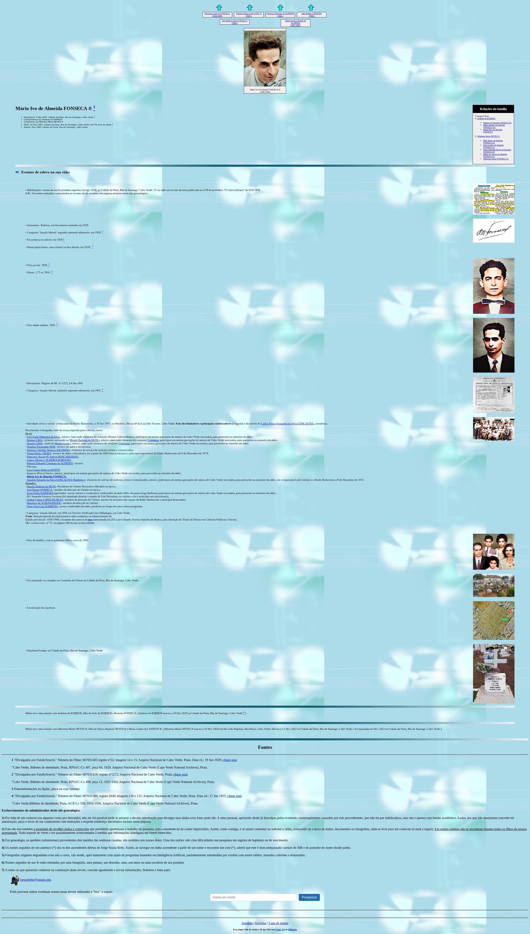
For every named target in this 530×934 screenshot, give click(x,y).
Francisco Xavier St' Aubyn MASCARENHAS (52, 456)
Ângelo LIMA (35, 443)
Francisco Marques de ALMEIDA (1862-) (280, 14)
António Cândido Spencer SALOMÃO (48, 450)
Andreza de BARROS (486, 118)
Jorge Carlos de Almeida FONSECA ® (493, 146)
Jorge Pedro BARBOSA (40, 493)
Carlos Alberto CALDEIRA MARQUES (49, 460)
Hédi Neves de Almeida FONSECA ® (493, 141)
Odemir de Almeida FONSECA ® (497, 123)
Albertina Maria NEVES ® (488, 136)
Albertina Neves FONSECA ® (496, 159)
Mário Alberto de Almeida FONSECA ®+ (494, 126)
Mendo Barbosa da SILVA (84, 440)
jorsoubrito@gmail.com (35, 879)
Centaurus (153, 440)
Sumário (247, 923)
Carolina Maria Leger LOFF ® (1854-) (249, 14)
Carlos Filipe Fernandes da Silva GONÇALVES (287, 423)
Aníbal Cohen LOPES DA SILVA (45, 499)
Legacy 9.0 (280, 929)
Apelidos (260, 923)
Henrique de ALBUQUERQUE (44, 503)
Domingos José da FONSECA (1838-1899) (217, 14)
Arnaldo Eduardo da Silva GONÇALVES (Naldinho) (56, 479)
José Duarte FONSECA (40, 489)
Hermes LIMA (35, 440)
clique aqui (230, 760)
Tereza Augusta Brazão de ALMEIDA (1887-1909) (295, 23)
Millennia (292, 929)
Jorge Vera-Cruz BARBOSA (42, 506)
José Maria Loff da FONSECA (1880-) (234, 22)
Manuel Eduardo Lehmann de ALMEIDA (50, 463)
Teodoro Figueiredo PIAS (41, 446)
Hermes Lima (62, 443)
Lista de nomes (278, 923)
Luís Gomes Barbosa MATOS (43, 469)
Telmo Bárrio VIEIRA (39, 453)
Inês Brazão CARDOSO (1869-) (312, 14)
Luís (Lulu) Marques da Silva (43, 436)
